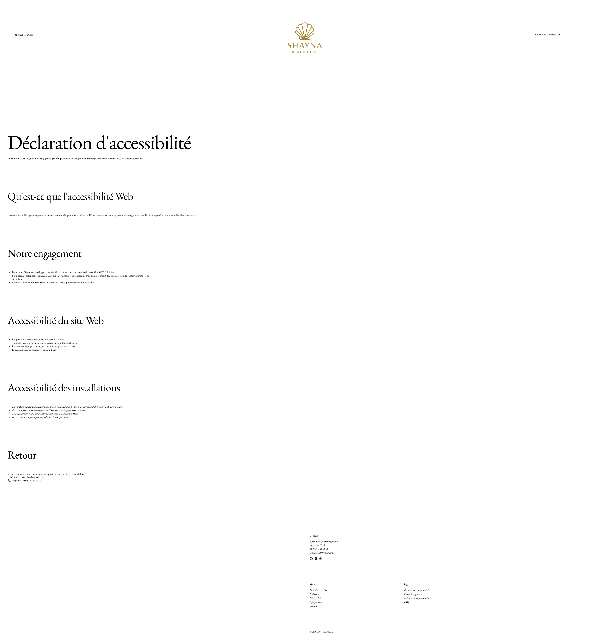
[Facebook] (316, 558)
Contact (314, 535)
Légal (406, 584)
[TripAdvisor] (320, 558)
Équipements (316, 602)
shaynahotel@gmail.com (32, 477)
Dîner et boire (316, 598)
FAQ (406, 602)
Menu (312, 584)
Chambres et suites (318, 590)
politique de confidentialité (416, 598)
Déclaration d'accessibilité (416, 590)
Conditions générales (413, 594)
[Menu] (586, 32)
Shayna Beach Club (24, 34)
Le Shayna (314, 594)
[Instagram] (311, 558)
